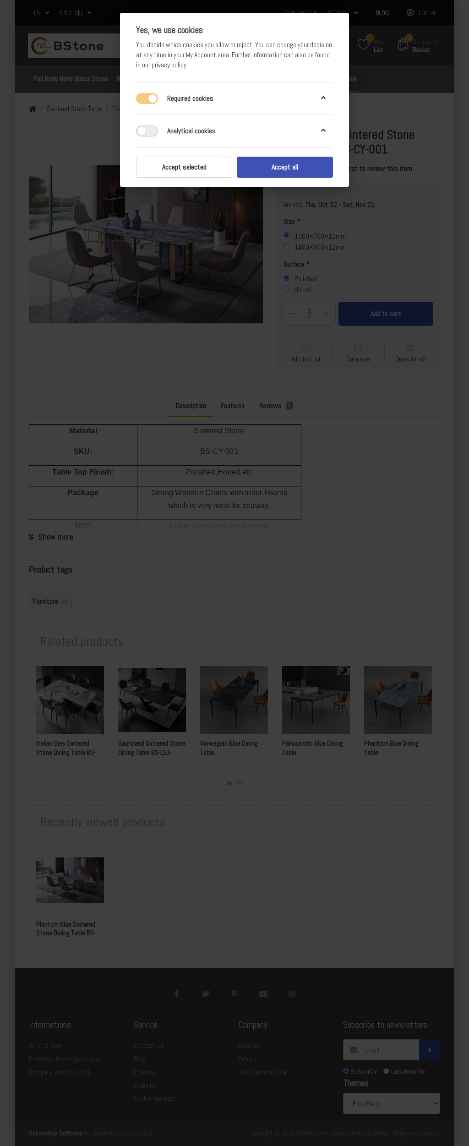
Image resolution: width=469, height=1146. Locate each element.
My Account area (207, 55)
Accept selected (184, 167)
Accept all (285, 167)
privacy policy (169, 65)
